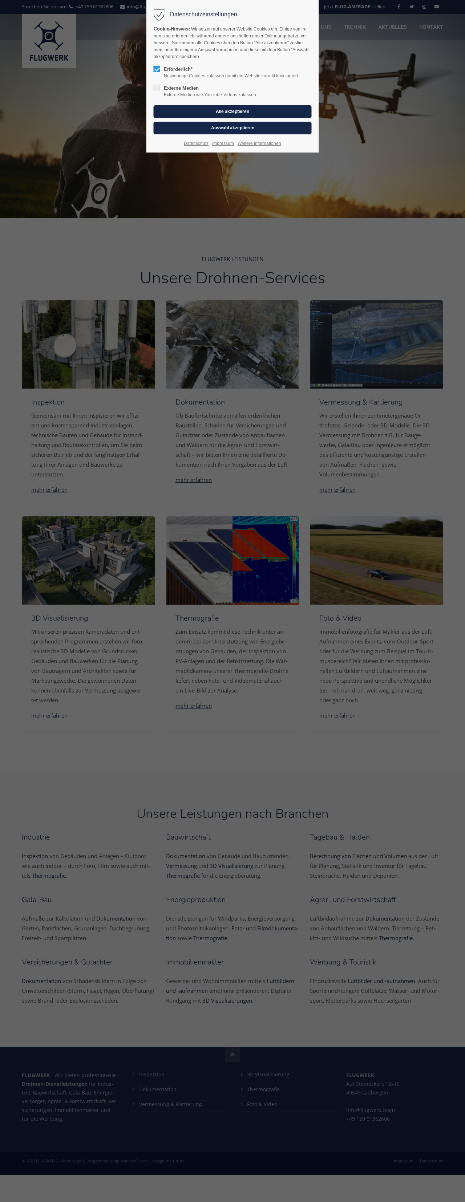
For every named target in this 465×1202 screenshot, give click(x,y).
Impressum (223, 143)
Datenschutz (196, 143)
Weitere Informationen (259, 143)
